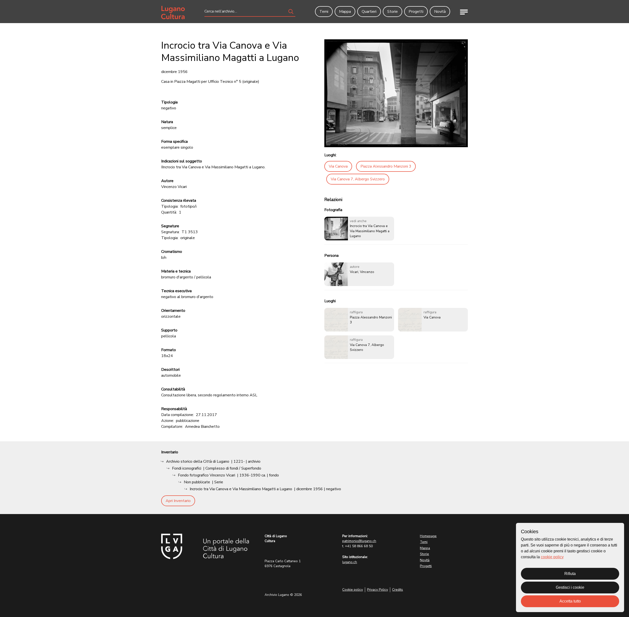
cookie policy (552, 557)
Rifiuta (570, 574)
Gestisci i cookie (570, 587)
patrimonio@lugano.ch (359, 541)
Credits (397, 589)
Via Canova (338, 166)
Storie (424, 554)
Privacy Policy (377, 589)
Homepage (428, 536)
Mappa (425, 548)
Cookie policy (352, 589)
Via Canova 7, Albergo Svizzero (358, 179)
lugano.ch (349, 562)
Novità (424, 560)
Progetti (426, 566)
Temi (424, 542)
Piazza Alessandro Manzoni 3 (385, 166)
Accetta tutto (570, 601)
